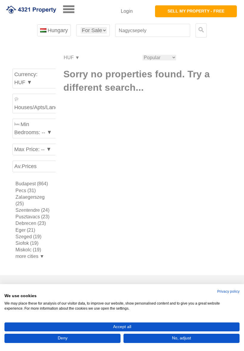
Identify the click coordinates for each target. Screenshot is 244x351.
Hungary (58, 30)
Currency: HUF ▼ (25, 78)
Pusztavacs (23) (32, 216)
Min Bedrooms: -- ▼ (33, 128)
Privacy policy (228, 291)
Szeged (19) (28, 236)
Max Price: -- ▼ (32, 149)
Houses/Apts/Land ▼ (35, 107)
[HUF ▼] (71, 57)
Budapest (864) (31, 183)
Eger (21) (25, 230)
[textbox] (152, 30)
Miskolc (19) (28, 249)
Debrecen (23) (30, 223)
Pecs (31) (25, 190)
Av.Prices (25, 166)
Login (127, 11)
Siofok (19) (26, 243)
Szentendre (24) (32, 210)
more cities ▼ (29, 256)
